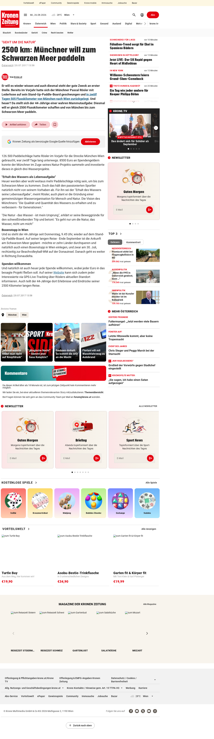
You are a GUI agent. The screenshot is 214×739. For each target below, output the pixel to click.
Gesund (104, 23)
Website (58, 272)
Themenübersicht (93, 392)
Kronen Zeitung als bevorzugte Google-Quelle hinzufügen (54, 141)
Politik (63, 23)
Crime (44, 33)
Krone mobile (90, 3)
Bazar (134, 3)
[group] (13, 342)
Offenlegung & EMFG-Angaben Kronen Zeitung (79, 680)
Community (56, 3)
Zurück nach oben (80, 725)
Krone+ (27, 23)
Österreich (40, 23)
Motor (139, 23)
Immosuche (107, 3)
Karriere (143, 688)
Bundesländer (21, 33)
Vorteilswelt (28, 3)
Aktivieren (90, 141)
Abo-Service (11, 696)
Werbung (130, 688)
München (12, 315)
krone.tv (154, 23)
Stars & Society (78, 23)
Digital (128, 23)
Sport (93, 23)
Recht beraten (57, 33)
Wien (53, 23)
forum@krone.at (82, 397)
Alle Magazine (149, 604)
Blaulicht (7, 33)
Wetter (70, 33)
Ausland (116, 23)
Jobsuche (122, 3)
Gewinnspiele (73, 3)
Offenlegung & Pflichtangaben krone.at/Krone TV (29, 680)
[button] (145, 23)
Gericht (34, 33)
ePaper (42, 3)
